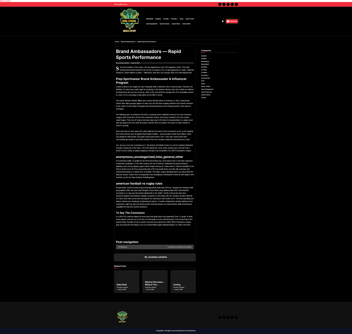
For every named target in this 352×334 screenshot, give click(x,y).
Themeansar (191, 330)
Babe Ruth (122, 284)
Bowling (158, 19)
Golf (202, 81)
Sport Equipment (151, 24)
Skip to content (5, 1)
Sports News (176, 24)
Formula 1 (174, 19)
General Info (186, 24)
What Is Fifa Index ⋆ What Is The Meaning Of (154, 284)
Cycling (204, 70)
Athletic (204, 58)
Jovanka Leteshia (157, 257)
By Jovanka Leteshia (122, 63)
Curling (176, 284)
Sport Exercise (164, 24)
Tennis (203, 97)
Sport (181, 19)
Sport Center (190, 19)
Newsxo (181, 330)
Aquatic (204, 56)
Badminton (205, 61)
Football (165, 19)
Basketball (149, 19)
